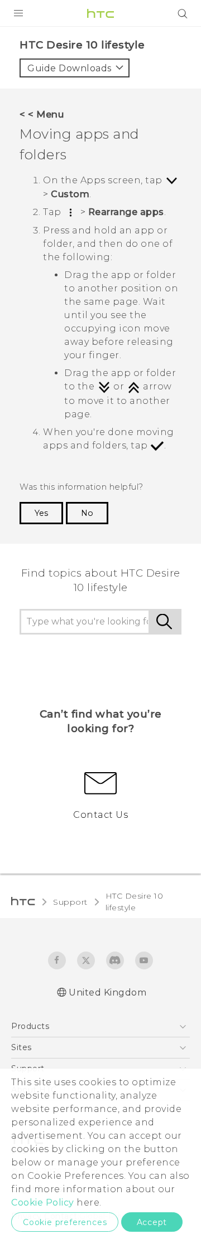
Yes (41, 513)
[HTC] (100, 13)
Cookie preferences (65, 1222)
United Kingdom (107, 992)
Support (70, 902)
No (87, 513)
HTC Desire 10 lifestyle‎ (135, 902)
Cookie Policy (42, 1202)
